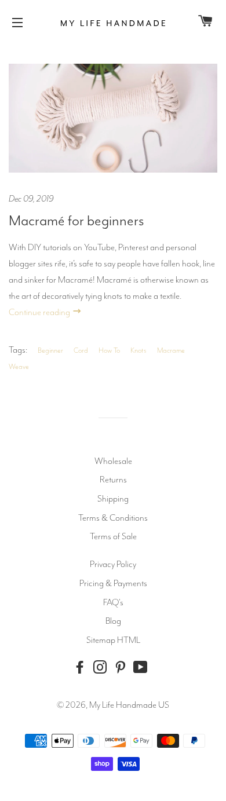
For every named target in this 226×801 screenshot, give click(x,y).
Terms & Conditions (113, 518)
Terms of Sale (113, 536)
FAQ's (113, 602)
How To (109, 350)
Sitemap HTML (113, 640)
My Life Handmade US (129, 705)
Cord (81, 350)
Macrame (171, 350)
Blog (113, 621)
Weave (19, 366)
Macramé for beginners (76, 220)
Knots (138, 350)
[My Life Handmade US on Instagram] (102, 667)
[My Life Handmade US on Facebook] (82, 667)
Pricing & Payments (113, 583)
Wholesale (113, 461)
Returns (113, 479)
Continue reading (40, 312)
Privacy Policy (113, 564)
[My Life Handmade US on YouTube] (143, 667)
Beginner (50, 350)
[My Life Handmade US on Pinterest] (123, 667)
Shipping (113, 498)
